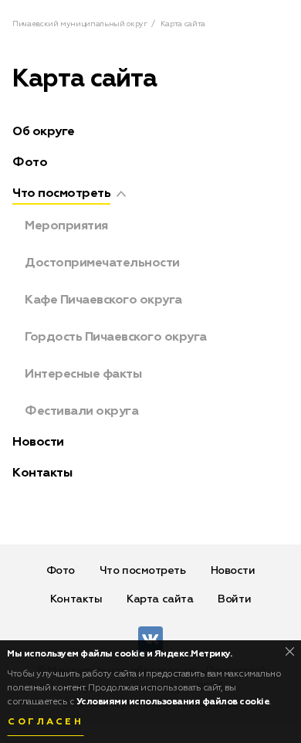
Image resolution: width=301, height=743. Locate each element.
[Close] (290, 651)
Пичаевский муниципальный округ (79, 24)
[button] (121, 194)
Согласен (45, 722)
